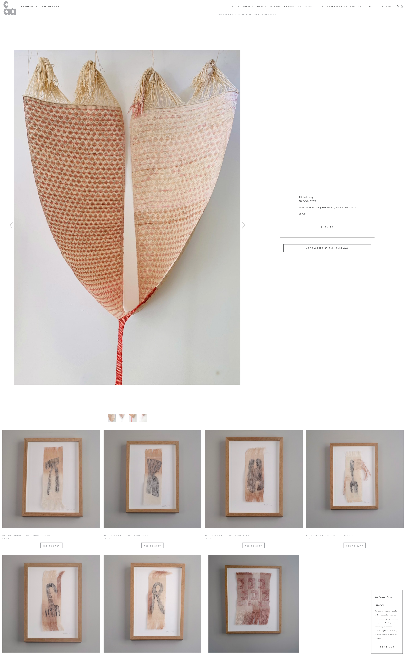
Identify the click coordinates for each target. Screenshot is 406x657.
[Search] (398, 6)
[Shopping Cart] (402, 6)
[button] (248, 6)
